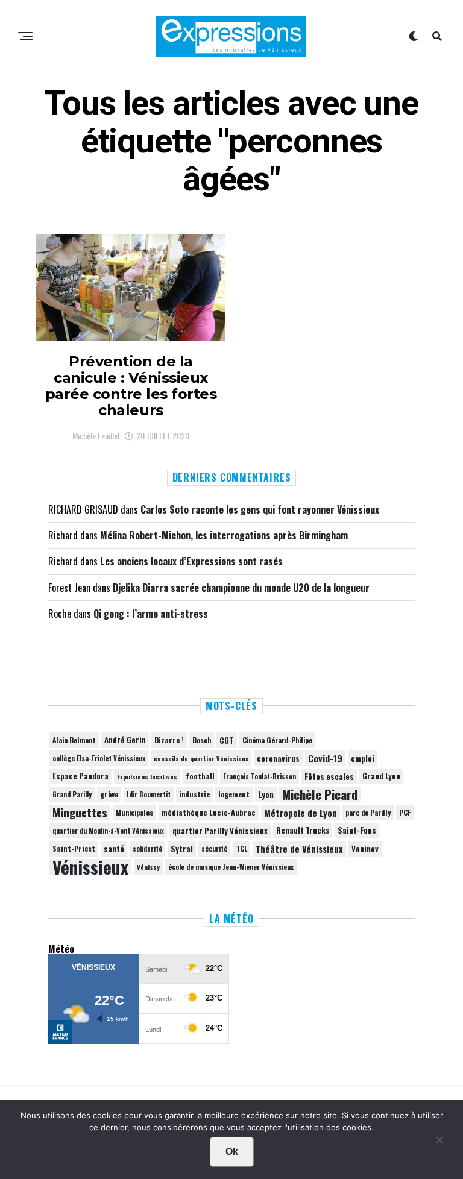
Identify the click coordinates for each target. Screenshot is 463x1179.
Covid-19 (325, 758)
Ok (231, 1151)
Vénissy (148, 867)
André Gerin (125, 740)
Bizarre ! (169, 740)
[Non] (439, 1143)
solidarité (147, 849)
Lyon (266, 794)
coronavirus (278, 758)
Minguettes (79, 812)
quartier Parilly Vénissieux (220, 831)
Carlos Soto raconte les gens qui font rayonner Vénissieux (259, 509)
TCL (241, 848)
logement (234, 794)
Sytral (182, 849)
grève (109, 794)
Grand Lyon (381, 776)
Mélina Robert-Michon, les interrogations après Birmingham (224, 535)
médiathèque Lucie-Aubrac (209, 812)
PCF (405, 812)
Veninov (365, 849)
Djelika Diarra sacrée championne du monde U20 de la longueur (241, 587)
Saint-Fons (357, 830)
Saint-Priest (73, 848)
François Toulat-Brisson (259, 776)
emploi (362, 758)
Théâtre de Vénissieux (299, 848)
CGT (226, 740)
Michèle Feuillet (96, 435)
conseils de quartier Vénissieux (201, 758)
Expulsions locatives (147, 776)
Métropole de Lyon (300, 812)
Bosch (201, 740)
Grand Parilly (72, 794)
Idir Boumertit (149, 794)
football (200, 776)
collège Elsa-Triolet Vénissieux (98, 758)
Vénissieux (90, 867)
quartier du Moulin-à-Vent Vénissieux (108, 830)
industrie (194, 794)
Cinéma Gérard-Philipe (277, 740)
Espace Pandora (80, 776)
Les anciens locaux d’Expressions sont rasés (191, 561)
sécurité (214, 849)
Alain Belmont (74, 740)
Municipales (134, 812)
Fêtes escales (329, 776)
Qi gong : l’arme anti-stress (150, 613)
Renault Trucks (302, 830)
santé (114, 849)
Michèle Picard (319, 794)
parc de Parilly (368, 812)
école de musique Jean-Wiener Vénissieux (231, 866)
